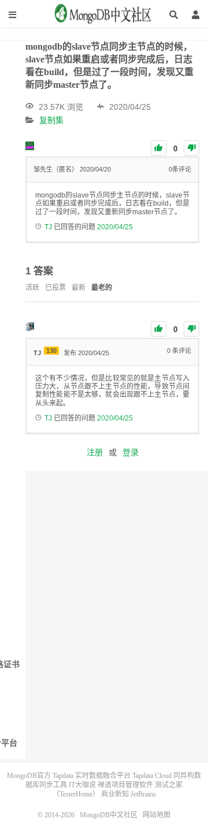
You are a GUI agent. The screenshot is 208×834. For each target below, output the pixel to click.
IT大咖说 (82, 785)
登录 (130, 452)
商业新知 (115, 794)
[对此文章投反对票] (191, 148)
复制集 (51, 120)
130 (51, 350)
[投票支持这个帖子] (158, 148)
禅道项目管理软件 (125, 785)
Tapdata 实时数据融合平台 (92, 776)
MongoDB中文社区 (104, 18)
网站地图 (156, 815)
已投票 (55, 288)
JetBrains (143, 794)
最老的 (101, 288)
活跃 (32, 288)
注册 (95, 452)
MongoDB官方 (29, 776)
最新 (79, 288)
